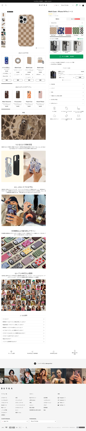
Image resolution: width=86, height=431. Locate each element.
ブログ (45, 405)
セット (16, 410)
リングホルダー (4, 400)
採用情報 (45, 407)
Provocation (17, 101)
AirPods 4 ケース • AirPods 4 (40, 70)
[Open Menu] (2, 5)
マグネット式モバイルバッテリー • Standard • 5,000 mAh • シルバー (29, 70)
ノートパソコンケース (20, 405)
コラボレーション (47, 402)
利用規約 (49, 427)
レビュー (31, 405)
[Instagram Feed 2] (58, 376)
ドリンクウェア (18, 400)
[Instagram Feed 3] (74, 376)
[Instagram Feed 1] (43, 376)
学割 (30, 402)
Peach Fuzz (29, 101)
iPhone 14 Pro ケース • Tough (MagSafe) (6, 104)
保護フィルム (18, 412)
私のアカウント (33, 397)
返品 (45, 410)
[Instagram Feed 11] (12, 376)
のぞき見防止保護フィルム (9, 67)
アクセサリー (4, 412)
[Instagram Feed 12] (27, 376)
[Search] (6, 5)
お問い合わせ (32, 400)
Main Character (6, 101)
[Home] (43, 5)
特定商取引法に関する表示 (35, 410)
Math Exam (18, 67)
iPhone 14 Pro (6, 69)
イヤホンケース (4, 402)
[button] (52, 14)
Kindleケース (4, 405)
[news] (76, 5)
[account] (80, 5)
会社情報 (45, 397)
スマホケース (4, 397)
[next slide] (3, 49)
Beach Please (40, 101)
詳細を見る (81, 38)
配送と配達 (32, 407)
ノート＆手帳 (4, 410)
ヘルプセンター (47, 400)
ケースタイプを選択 (54, 38)
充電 (16, 397)
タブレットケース (19, 402)
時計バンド (3, 407)
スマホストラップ (19, 407)
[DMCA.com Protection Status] (81, 427)
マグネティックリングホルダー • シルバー (18, 70)
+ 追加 (79, 77)
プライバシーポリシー (56, 427)
